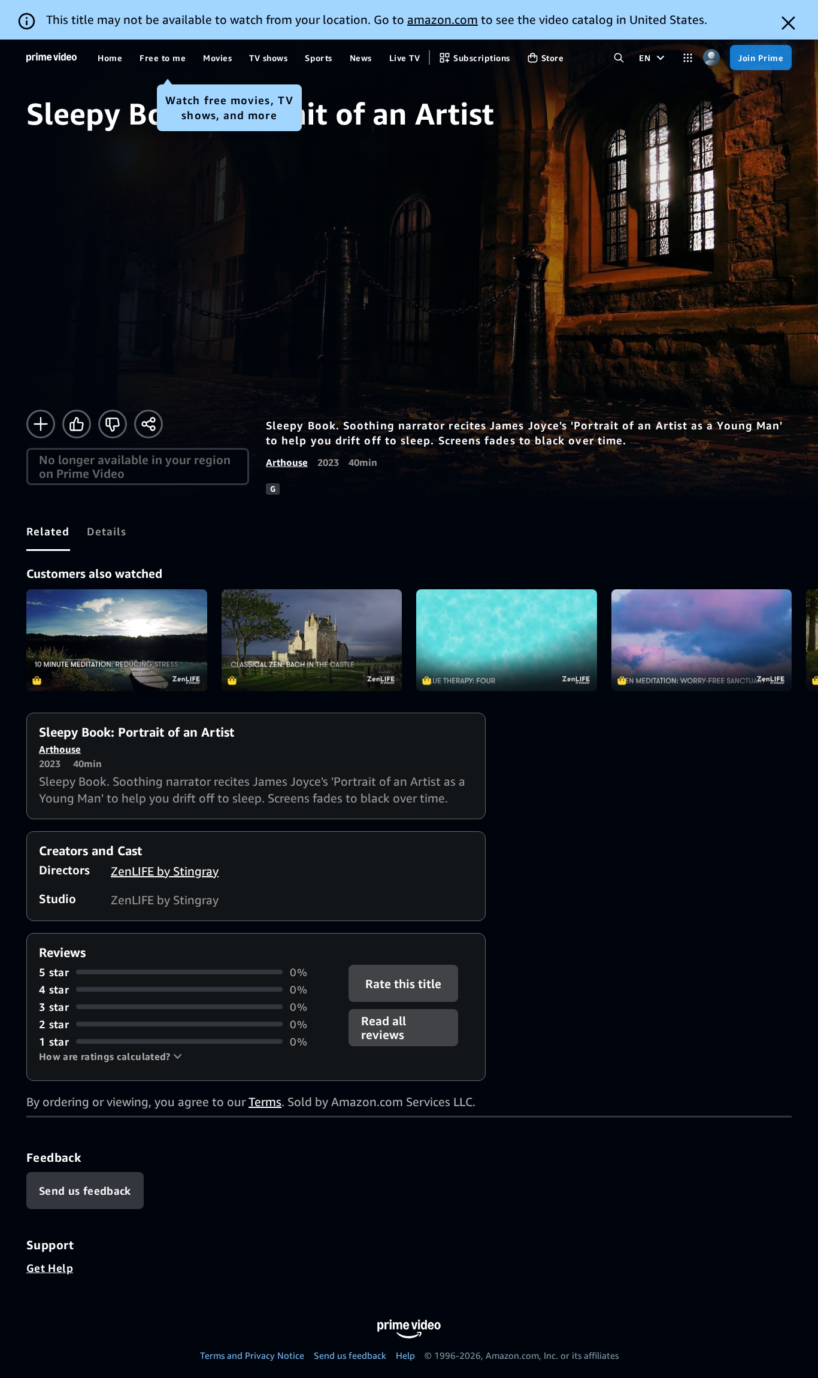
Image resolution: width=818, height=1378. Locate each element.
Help (405, 1355)
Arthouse (287, 462)
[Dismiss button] (788, 23)
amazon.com (442, 19)
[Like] (76, 424)
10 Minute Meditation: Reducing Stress (116, 640)
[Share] (148, 424)
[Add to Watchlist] (40, 424)
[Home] (51, 57)
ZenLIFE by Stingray (165, 871)
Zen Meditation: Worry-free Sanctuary (701, 640)
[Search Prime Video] (619, 58)
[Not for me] (112, 424)
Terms (265, 1102)
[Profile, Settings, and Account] (711, 58)
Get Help (49, 1267)
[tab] (48, 531)
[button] (110, 1056)
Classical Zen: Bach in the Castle (312, 640)
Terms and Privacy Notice (252, 1355)
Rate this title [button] (404, 983)
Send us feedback (350, 1355)
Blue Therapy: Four (506, 640)
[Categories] (687, 58)
